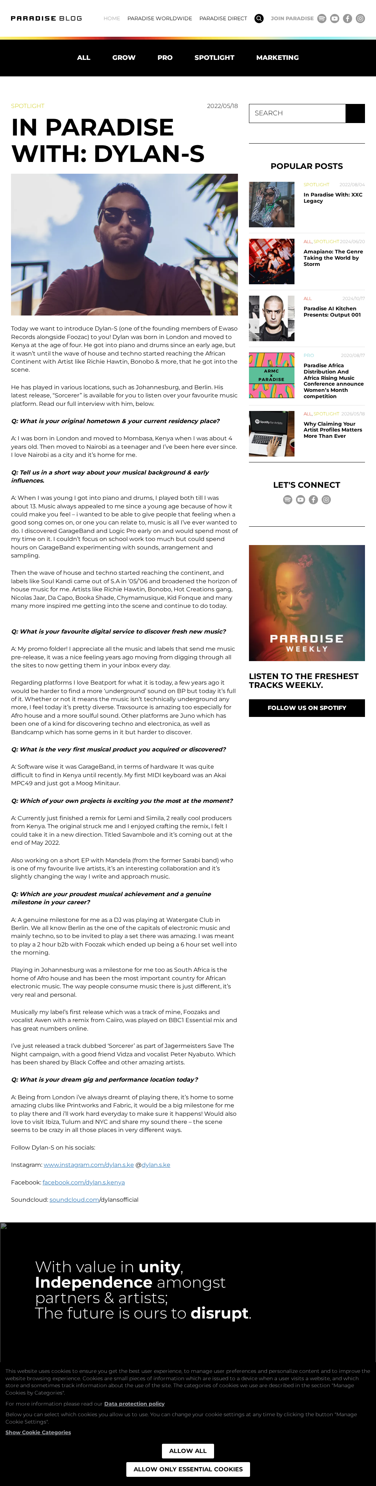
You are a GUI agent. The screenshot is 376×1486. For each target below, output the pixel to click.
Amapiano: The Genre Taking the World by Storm (333, 257)
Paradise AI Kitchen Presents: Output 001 (332, 311)
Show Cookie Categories (38, 1432)
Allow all (188, 1450)
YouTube (334, 18)
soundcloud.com (74, 1199)
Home (112, 18)
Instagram (360, 18)
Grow (123, 58)
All (83, 58)
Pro (165, 58)
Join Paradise (292, 18)
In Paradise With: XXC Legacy (333, 197)
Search (259, 18)
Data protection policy (134, 1403)
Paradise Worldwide (159, 18)
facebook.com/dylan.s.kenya (84, 1182)
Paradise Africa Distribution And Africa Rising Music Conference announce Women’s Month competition (334, 381)
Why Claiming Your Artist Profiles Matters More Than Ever (333, 430)
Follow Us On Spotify (307, 707)
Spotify (321, 18)
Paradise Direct (223, 18)
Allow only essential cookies (188, 1469)
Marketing (277, 58)
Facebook (347, 18)
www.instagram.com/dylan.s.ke (89, 1164)
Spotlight (214, 58)
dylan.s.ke (156, 1164)
